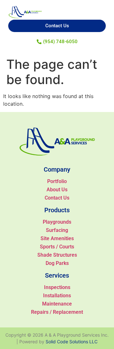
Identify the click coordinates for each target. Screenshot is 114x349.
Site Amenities (57, 238)
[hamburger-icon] (102, 7)
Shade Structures (57, 255)
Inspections (57, 287)
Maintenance (57, 304)
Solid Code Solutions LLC (72, 341)
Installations (57, 296)
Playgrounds (57, 222)
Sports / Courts (57, 247)
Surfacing (57, 230)
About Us (57, 190)
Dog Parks (57, 263)
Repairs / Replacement (57, 312)
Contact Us (57, 198)
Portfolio (57, 181)
